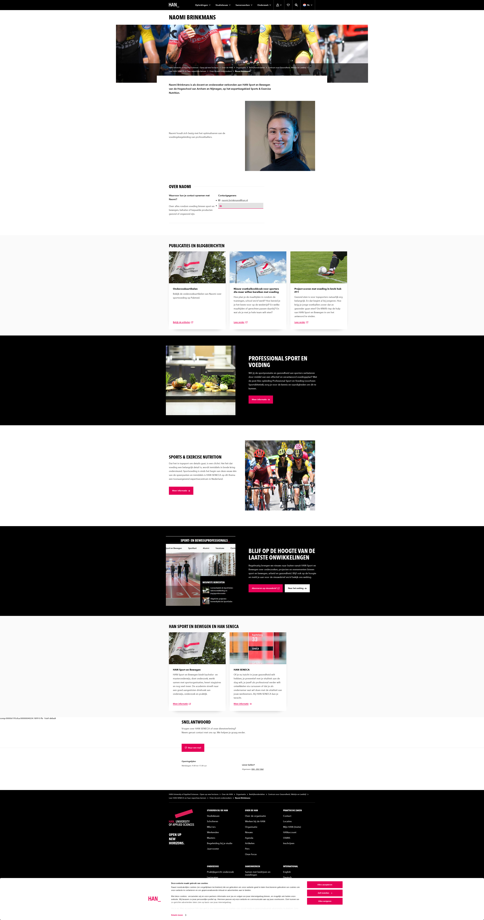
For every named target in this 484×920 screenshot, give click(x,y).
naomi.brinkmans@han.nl (235, 200)
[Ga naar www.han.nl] (174, 5)
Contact (287, 816)
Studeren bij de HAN (217, 810)
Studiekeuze (222, 5)
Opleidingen (201, 5)
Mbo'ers (211, 826)
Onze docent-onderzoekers (220, 71)
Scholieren (212, 821)
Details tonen (177, 915)
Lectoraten (212, 877)
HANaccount (289, 832)
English (287, 871)
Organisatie (241, 68)
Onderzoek (262, 5)
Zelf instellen (323, 893)
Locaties (287, 821)
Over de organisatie (255, 816)
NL (308, 5)
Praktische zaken (292, 810)
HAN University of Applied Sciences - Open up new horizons (193, 68)
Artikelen (249, 843)
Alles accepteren (324, 885)
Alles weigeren (324, 901)
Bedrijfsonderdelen (257, 68)
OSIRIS (286, 837)
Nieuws (249, 832)
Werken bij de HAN (255, 821)
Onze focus (251, 854)
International (290, 866)
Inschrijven (288, 843)
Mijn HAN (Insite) (292, 826)
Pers (247, 848)
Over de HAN (227, 68)
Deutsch (287, 877)
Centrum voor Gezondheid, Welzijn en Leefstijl (287, 68)
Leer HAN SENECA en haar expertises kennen (187, 71)
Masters (211, 837)
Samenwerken (243, 5)
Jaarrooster (213, 848)
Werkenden (213, 832)
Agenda (249, 837)
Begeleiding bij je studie (219, 843)
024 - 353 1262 (257, 769)
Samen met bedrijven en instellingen (257, 873)
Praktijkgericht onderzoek (220, 871)
